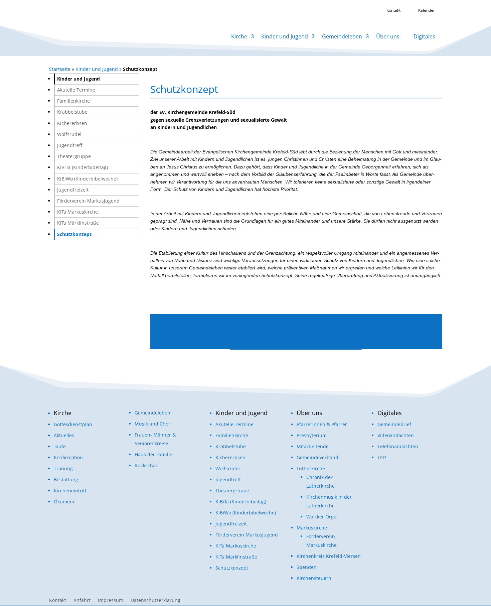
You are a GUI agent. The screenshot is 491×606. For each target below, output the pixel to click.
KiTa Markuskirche (77, 212)
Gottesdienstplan (73, 424)
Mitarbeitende (313, 446)
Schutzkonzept (74, 234)
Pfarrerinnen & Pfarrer (322, 424)
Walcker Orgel (322, 516)
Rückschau (147, 465)
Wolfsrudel (69, 134)
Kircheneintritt (70, 490)
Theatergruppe (74, 156)
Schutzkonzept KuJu (296, 318)
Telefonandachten (397, 446)
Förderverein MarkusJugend (88, 201)
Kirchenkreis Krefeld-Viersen (329, 556)
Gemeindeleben (342, 36)
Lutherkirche (311, 468)
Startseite (59, 69)
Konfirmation (68, 457)
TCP (381, 457)
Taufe (60, 446)
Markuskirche (312, 527)
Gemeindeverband (317, 457)
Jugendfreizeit (73, 190)
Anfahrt (82, 600)
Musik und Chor (152, 423)
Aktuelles (64, 435)
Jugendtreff (70, 145)
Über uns (387, 36)
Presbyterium (312, 435)
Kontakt (57, 600)
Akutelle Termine (76, 90)
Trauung (63, 468)
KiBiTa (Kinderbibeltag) (82, 167)
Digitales (424, 36)
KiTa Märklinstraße (78, 223)
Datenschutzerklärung (155, 600)
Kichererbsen (72, 123)
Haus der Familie (153, 454)
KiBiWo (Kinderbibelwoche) (87, 178)
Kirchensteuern (314, 578)
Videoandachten (395, 435)
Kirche (239, 36)
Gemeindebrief (394, 424)
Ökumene (64, 501)
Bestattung (66, 479)
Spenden (307, 567)
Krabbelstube (72, 112)
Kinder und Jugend (284, 36)
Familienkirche (73, 101)
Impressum (110, 600)
